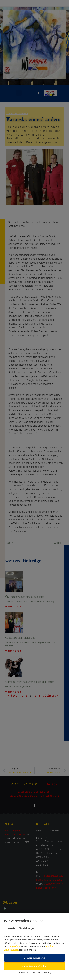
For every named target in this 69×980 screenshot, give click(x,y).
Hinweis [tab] (10, 928)
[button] (34, 958)
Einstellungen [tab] (26, 928)
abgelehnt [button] (15, 946)
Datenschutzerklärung (41, 972)
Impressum (23, 972)
